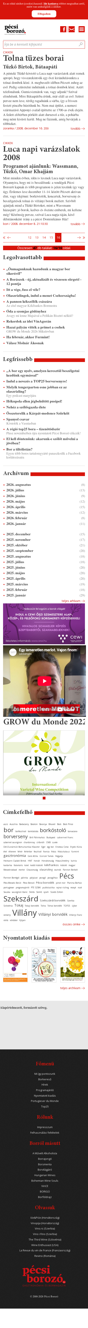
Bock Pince (68, 824)
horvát (37, 860)
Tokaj (18, 905)
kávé (26, 865)
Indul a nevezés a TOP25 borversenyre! (36, 381)
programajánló (22, 887)
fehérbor (28, 851)
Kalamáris (18, 865)
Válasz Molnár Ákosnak (25, 343)
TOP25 (67, 905)
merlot (22, 869)
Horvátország (48, 860)
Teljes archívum (70, 988)
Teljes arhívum (71, 601)
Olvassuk (45, 1208)
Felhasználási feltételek (44, 1132)
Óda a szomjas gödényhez (26, 311)
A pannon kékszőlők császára (29, 301)
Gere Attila (33, 856)
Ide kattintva (51, 3)
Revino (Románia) (44, 1256)
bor (8, 830)
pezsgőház (52, 877)
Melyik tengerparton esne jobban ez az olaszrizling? (36, 389)
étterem (12, 851)
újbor (74, 905)
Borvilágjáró (45, 1169)
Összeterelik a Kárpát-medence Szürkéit (37, 413)
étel (5, 851)
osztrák (57, 869)
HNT (30, 860)
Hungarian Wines (44, 1175)
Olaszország (32, 869)
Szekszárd (20, 898)
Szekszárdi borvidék (52, 900)
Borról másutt (44, 1143)
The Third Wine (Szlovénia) (45, 1239)
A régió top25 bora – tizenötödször (33, 429)
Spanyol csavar (17, 419)
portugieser (8, 887)
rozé (80, 887)
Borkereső (44, 1079)
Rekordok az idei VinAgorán (28, 321)
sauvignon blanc (19, 892)
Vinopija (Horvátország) (45, 1223)
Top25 (45, 1106)
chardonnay (29, 842)
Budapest (50, 837)
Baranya (43, 824)
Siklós (32, 892)
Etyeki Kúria (76, 846)
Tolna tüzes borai (33, 59)
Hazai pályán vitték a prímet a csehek (35, 327)
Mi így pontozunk (44, 1074)
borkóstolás (33, 831)
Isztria (74, 860)
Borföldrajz (45, 1197)
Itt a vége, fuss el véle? (23, 289)
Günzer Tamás (46, 856)
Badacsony (24, 824)
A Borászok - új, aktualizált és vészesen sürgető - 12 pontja (43, 281)
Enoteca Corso (62, 846)
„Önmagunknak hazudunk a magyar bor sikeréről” (38, 271)
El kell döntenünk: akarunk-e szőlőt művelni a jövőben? (42, 441)
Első (4, 237)
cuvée (55, 842)
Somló (39, 892)
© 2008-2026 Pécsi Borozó (44, 1296)
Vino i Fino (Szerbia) (45, 1234)
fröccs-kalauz (64, 851)
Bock (59, 824)
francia (46, 851)
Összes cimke (71, 924)
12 (29, 237)
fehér (20, 851)
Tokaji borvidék (32, 905)
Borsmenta (45, 1164)
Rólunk (45, 1117)
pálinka (24, 877)
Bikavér (52, 824)
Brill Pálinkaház (37, 837)
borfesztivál (20, 831)
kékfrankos (51, 865)
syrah (46, 892)
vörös (5, 920)
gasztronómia (14, 855)
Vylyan (22, 920)
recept (73, 887)
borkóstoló (53, 830)
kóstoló (63, 865)
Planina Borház (74, 882)
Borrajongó (45, 1159)
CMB (48, 842)
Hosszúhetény (62, 860)
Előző (8, 237)
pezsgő (42, 877)
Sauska (6, 892)
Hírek (45, 1084)
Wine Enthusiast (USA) (44, 1245)
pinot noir (60, 882)
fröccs (53, 851)
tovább (75, 128)
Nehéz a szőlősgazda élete (26, 407)
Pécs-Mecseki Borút (12, 882)
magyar (72, 865)
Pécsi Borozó (28, 882)
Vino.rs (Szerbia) (45, 1228)
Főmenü (45, 1064)
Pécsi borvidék (45, 882)
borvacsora (72, 831)
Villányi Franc (75, 914)
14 (44, 237)
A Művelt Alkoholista (45, 1153)
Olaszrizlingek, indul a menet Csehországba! (41, 295)
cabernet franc (65, 837)
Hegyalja (59, 856)
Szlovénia (8, 905)
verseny (7, 914)
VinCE (44, 1186)
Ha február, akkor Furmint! (28, 337)
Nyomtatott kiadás (45, 1095)
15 (51, 237)
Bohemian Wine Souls (44, 1180)
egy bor (50, 846)
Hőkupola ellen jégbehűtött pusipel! (34, 401)
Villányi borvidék (53, 914)
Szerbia (70, 900)
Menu (82, 29)
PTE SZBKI (36, 887)
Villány (24, 912)
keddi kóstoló (36, 865)
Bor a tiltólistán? (19, 449)
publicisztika (48, 887)
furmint (75, 851)
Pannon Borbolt (70, 869)
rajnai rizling (62, 887)
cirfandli (40, 842)
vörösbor (14, 920)
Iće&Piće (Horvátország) (44, 1217)
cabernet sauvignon (12, 842)
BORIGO (45, 1191)
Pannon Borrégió (11, 877)
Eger (43, 846)
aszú (5, 824)
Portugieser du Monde (45, 1101)
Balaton (34, 824)
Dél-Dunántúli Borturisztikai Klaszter (21, 846)
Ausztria (14, 824)
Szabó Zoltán (56, 892)
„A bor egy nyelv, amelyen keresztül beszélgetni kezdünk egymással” (42, 373)
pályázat (34, 877)
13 (36, 237)
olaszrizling (46, 869)
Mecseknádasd (10, 869)
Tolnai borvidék (54, 905)
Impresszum (45, 1127)
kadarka (7, 865)
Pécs (66, 876)
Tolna (43, 905)
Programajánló (45, 1090)
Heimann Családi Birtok (14, 860)
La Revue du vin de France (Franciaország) (44, 1250)
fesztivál (38, 851)
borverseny (15, 836)
